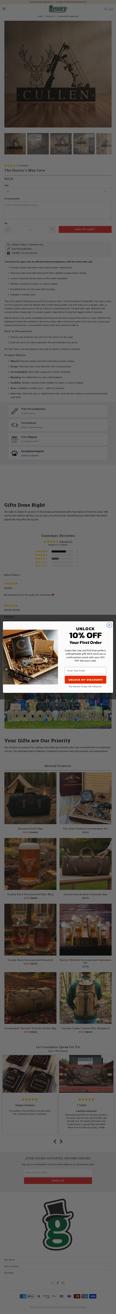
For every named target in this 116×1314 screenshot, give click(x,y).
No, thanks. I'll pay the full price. (85, 686)
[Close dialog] (109, 625)
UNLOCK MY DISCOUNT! (86, 679)
